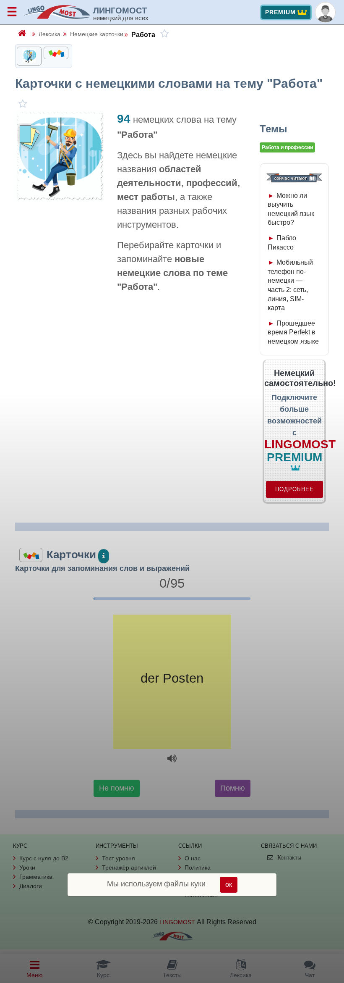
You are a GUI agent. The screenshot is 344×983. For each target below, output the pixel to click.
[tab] (29, 56)
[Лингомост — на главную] (58, 12)
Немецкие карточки (96, 34)
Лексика (49, 34)
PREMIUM (280, 12)
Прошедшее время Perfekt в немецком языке (293, 332)
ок (228, 884)
